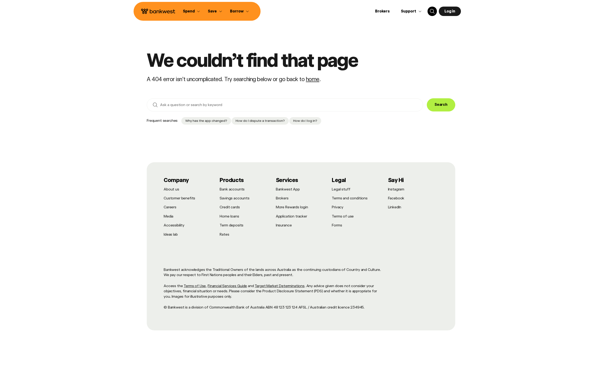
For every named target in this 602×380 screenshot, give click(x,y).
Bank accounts (232, 189)
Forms (337, 225)
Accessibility (174, 225)
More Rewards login (292, 207)
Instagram (396, 189)
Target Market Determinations (280, 286)
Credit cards (230, 207)
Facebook (396, 198)
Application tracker (291, 216)
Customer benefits (179, 198)
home (312, 79)
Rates (224, 234)
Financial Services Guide (227, 286)
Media (168, 216)
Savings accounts (234, 198)
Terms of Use (195, 286)
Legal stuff (341, 189)
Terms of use (343, 216)
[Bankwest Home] (158, 11)
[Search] (432, 11)
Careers (170, 207)
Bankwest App (288, 189)
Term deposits (231, 225)
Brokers (382, 11)
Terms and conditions (350, 198)
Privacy (337, 207)
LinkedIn (394, 207)
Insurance (284, 225)
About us (171, 189)
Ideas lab (171, 234)
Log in (449, 11)
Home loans (229, 216)
